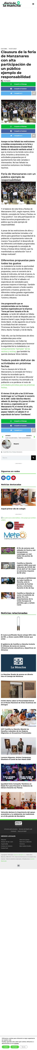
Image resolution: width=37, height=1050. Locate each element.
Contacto (13, 831)
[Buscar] (33, 457)
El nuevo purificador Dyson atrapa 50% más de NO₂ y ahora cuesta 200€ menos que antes (18, 637)
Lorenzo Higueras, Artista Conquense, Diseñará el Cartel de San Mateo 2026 (16, 758)
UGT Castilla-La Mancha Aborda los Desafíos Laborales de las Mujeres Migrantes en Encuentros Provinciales (16, 731)
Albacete (3, 839)
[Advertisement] (18, 27)
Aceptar (6, 1047)
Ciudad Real (4, 848)
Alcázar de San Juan (7, 841)
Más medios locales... (25, 846)
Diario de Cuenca (24, 839)
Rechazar (14, 1047)
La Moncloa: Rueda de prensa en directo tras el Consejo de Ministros (17, 675)
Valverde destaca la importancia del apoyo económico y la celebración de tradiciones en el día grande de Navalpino (18, 814)
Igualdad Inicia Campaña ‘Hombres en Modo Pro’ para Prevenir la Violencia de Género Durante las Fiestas (16, 786)
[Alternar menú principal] (33, 4)
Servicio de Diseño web (25, 829)
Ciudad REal (6, 452)
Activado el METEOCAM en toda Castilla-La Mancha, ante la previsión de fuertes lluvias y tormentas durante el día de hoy (26, 583)
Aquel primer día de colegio (13, 509)
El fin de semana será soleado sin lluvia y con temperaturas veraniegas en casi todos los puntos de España (26, 553)
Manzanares (19, 452)
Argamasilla (4, 844)
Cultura (4, 48)
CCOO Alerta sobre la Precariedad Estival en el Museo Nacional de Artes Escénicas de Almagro (18, 703)
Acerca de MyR (22, 831)
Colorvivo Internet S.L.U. (19, 854)
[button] (18, 865)
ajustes (16, 1043)
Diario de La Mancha (25, 841)
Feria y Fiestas (12, 452)
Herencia (22, 844)
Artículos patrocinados (10, 829)
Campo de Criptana (6, 846)
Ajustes (24, 1047)
